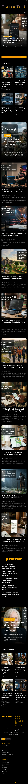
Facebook (6, 762)
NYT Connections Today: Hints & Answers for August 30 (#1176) (13, 540)
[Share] (2, 771)
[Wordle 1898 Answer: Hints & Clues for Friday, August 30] (14, 437)
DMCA (3, 738)
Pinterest (5, 765)
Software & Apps (7, 36)
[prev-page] (2, 705)
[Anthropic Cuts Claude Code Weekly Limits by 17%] (7, 99)
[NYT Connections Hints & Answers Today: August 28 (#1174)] (21, 659)
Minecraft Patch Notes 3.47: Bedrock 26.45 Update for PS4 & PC (13, 322)
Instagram (6, 764)
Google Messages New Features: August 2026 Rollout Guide (13, 40)
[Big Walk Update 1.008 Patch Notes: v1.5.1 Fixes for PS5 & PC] (14, 350)
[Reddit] (2, 768)
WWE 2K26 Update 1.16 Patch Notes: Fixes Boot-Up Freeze (12, 191)
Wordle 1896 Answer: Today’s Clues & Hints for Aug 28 (9, 587)
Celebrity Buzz (9, 619)
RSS (4, 769)
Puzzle (3, 449)
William (3, 88)
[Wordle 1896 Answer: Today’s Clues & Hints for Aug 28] (7, 659)
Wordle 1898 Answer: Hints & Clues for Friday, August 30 (11, 453)
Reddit (5, 767)
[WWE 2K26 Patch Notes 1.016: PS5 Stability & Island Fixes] (14, 218)
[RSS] (2, 769)
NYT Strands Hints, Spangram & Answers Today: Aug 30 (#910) (12, 410)
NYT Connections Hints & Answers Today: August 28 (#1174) (10, 594)
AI (15, 77)
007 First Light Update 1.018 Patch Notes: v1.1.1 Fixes (20, 109)
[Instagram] (2, 764)
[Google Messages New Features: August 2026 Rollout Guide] (14, 30)
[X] (2, 773)
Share (5, 771)
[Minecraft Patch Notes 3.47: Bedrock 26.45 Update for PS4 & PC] (14, 305)
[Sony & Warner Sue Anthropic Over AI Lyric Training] (21, 72)
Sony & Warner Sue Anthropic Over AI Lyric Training (20, 82)
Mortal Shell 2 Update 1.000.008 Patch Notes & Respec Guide (12, 497)
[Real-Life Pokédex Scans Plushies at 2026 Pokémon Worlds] (7, 72)
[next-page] (6, 705)
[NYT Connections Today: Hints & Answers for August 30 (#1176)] (14, 524)
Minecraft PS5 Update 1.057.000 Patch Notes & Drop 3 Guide (12, 278)
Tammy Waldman (7, 46)
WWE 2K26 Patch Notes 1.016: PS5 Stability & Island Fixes (13, 234)
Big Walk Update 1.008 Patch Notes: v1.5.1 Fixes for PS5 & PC (12, 366)
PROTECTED (7, 738)
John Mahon (4, 115)
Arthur (16, 113)
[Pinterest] (2, 766)
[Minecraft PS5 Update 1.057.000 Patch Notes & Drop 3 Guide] (14, 261)
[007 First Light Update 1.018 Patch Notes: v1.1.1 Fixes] (21, 99)
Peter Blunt (4, 415)
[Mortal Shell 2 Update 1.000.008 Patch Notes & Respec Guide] (14, 481)
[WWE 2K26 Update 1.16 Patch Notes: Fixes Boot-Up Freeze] (14, 175)
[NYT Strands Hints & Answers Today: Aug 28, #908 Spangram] (7, 685)
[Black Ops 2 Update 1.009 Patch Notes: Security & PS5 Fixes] (21, 685)
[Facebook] (2, 762)
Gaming (3, 77)
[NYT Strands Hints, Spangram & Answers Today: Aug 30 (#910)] (14, 394)
